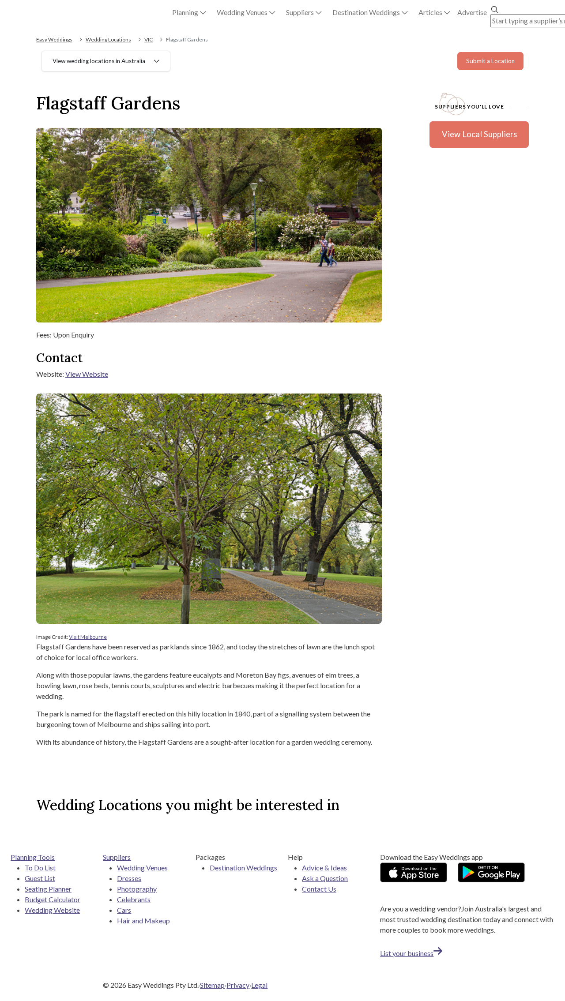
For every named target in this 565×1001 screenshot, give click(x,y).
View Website (86, 374)
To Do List (40, 867)
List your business (406, 953)
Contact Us (319, 889)
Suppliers (117, 857)
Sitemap (212, 985)
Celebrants (134, 899)
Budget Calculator (52, 899)
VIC (148, 39)
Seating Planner (48, 889)
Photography (137, 889)
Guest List (40, 878)
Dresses (129, 878)
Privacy (237, 985)
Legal (259, 985)
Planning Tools (33, 857)
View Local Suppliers (479, 134)
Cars (124, 910)
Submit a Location (490, 60)
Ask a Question (325, 878)
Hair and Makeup (143, 920)
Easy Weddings (54, 39)
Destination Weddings (243, 867)
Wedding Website (52, 910)
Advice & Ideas (324, 867)
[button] (189, 12)
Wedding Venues (142, 867)
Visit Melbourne (88, 637)
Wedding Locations (108, 39)
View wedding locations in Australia (99, 60)
